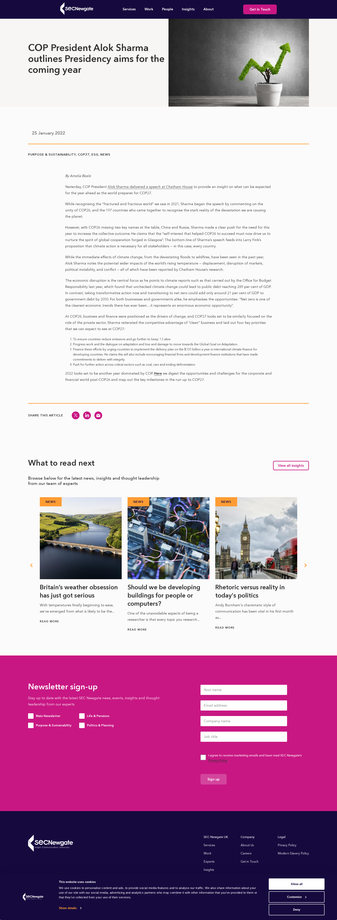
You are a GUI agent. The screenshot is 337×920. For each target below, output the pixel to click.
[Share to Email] (98, 415)
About (208, 9)
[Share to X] (76, 415)
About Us (247, 845)
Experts (209, 861)
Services (129, 9)
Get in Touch (260, 9)
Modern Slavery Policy (293, 853)
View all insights (291, 465)
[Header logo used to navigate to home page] (76, 8)
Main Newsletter (48, 716)
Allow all (296, 884)
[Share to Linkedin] (87, 415)
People (167, 9)
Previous (31, 565)
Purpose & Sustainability (53, 725)
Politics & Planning (100, 725)
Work (149, 9)
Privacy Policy (218, 760)
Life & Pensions (98, 716)
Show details (68, 908)
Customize (294, 897)
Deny (296, 909)
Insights (188, 9)
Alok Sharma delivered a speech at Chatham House (150, 187)
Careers (246, 853)
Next (306, 565)
